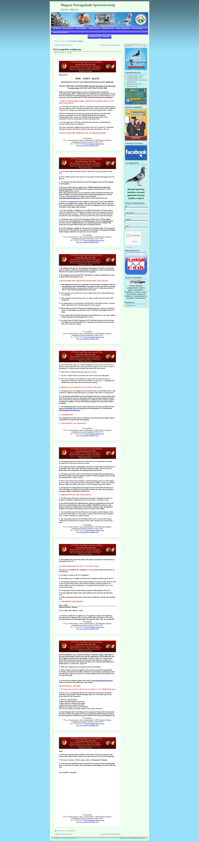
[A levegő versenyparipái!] (136, 284)
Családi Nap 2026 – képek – (135, 76)
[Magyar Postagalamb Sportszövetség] (99, 19)
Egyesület (128, 219)
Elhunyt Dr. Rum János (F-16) (62, 45)
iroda (70, 52)
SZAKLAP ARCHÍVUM (123, 28)
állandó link (72, 830)
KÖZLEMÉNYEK (68, 28)
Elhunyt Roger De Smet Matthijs (111, 45)
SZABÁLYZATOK (93, 28)
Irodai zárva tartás (132, 86)
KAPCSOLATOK (137, 28)
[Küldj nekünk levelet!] (136, 274)
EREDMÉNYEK (93, 36)
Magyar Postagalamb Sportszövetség (88, 5)
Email (127, 226)
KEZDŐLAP (57, 28)
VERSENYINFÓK (81, 28)
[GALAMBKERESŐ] (136, 187)
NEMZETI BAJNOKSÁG (60, 32)
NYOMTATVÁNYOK (107, 28)
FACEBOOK (105, 36)
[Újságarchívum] (136, 140)
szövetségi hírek (63, 41)
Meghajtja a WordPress (125, 838)
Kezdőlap (55, 41)
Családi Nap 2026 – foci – (134, 84)
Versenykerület (129, 213)
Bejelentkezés (131, 306)
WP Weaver (142, 838)
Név (126, 206)
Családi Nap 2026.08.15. (134, 78)
